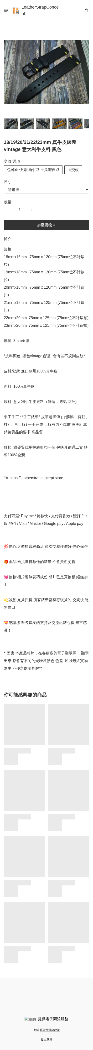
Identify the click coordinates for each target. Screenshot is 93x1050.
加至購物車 (46, 225)
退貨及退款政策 (50, 1030)
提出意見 (46, 1039)
